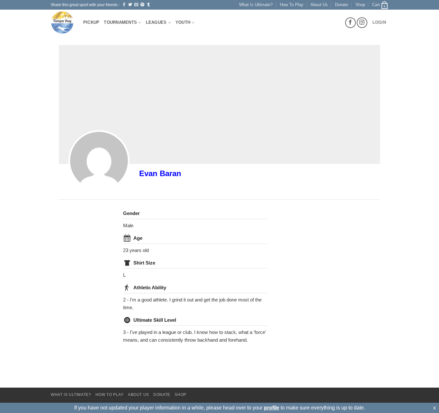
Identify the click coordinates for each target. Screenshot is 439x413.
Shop (360, 4)
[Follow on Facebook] (350, 22)
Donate (341, 4)
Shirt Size (144, 262)
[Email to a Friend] (136, 5)
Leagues (156, 22)
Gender (131, 213)
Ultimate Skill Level (154, 320)
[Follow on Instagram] (362, 22)
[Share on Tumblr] (148, 5)
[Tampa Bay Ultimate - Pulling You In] (62, 22)
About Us (319, 4)
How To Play (291, 4)
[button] (380, 5)
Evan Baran (160, 173)
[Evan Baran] (99, 160)
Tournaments (120, 22)
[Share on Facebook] (124, 5)
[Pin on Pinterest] (142, 5)
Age (137, 238)
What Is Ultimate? (256, 4)
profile (271, 407)
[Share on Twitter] (130, 5)
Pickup (91, 22)
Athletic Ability (149, 287)
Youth (182, 22)
